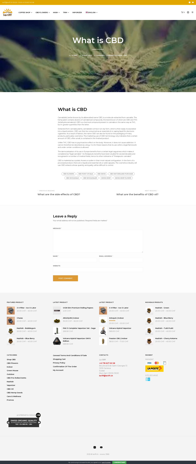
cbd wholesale (72, 178)
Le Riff (74, 55)
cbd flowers (68, 174)
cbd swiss (101, 174)
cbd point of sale (85, 174)
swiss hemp (106, 178)
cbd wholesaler (90, 178)
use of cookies (106, 462)
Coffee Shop (24, 12)
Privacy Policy (59, 363)
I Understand (119, 462)
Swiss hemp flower (123, 178)
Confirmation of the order (65, 366)
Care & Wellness (14, 396)
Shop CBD (11, 359)
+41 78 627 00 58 (107, 363)
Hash (55, 12)
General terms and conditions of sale (70, 355)
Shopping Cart (59, 359)
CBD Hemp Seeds (14, 393)
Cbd (125, 55)
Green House (12, 370)
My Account (58, 370)
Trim (65, 12)
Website (56, 266)
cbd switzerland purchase (121, 174)
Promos (10, 400)
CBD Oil (10, 389)
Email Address (106, 256)
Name (56, 256)
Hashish (10, 382)
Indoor (10, 367)
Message (57, 228)
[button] (183, 12)
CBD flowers (42, 12)
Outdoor (10, 374)
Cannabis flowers (114, 55)
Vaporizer (77, 12)
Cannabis (100, 55)
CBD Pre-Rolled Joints (16, 378)
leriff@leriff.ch (7, 2)
